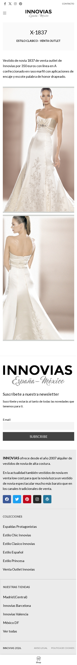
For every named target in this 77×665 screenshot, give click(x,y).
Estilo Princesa (13, 561)
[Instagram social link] (15, 4)
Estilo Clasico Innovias (19, 544)
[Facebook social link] (5, 4)
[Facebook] (7, 499)
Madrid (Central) (15, 597)
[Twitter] (17, 499)
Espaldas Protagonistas (20, 526)
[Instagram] (37, 499)
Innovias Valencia (15, 614)
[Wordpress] (47, 499)
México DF (11, 623)
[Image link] (37, 373)
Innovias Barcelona (17, 605)
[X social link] (10, 4)
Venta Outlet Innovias (19, 569)
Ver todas (10, 631)
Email (7, 419)
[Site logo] (38, 13)
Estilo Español (13, 552)
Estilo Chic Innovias (17, 535)
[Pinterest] (27, 499)
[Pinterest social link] (20, 4)
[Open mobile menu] (4, 13)
